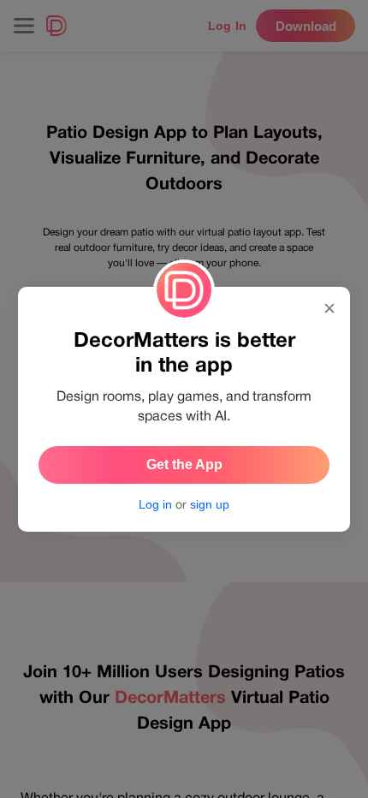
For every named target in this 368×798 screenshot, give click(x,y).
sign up (209, 504)
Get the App (184, 464)
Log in (155, 504)
